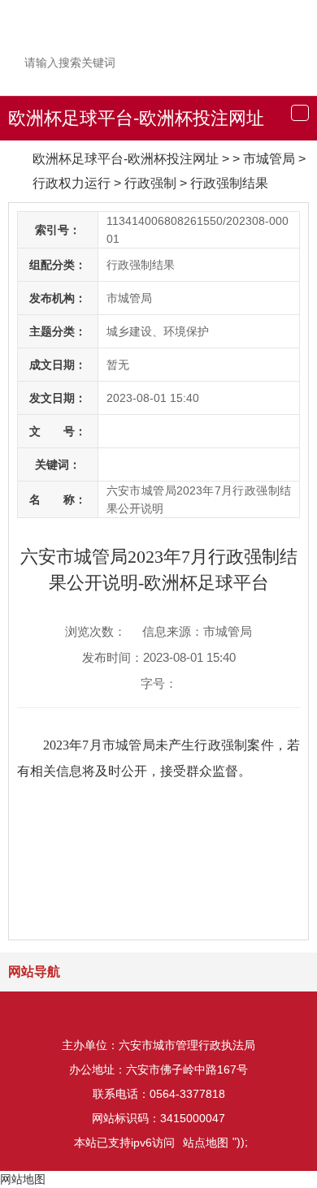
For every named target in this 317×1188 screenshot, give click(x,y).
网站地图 (23, 1179)
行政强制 (150, 183)
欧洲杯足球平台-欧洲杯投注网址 (136, 118)
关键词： (57, 464)
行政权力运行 (72, 183)
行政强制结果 (229, 183)
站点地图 (205, 1142)
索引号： (57, 229)
